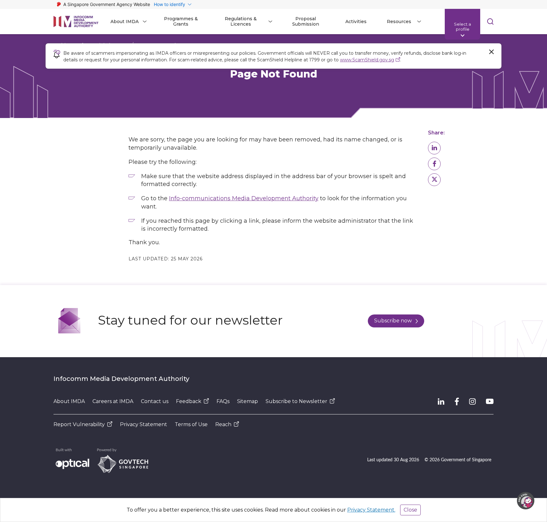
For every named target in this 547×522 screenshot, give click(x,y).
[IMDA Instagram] (472, 401)
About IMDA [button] (124, 21)
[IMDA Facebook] (457, 401)
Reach (223, 424)
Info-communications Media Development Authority (243, 198)
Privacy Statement (143, 424)
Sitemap (247, 401)
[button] (434, 148)
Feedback (188, 401)
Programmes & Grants (181, 21)
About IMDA (69, 401)
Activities (356, 21)
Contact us (154, 401)
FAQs (223, 401)
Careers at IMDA (112, 401)
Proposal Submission (305, 21)
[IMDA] (75, 21)
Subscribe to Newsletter (296, 401)
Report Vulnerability (79, 424)
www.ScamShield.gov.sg (367, 60)
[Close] (491, 52)
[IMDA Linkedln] (441, 401)
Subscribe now (393, 321)
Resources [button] (399, 21)
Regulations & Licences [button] (241, 21)
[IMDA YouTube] (490, 401)
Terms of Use (191, 424)
